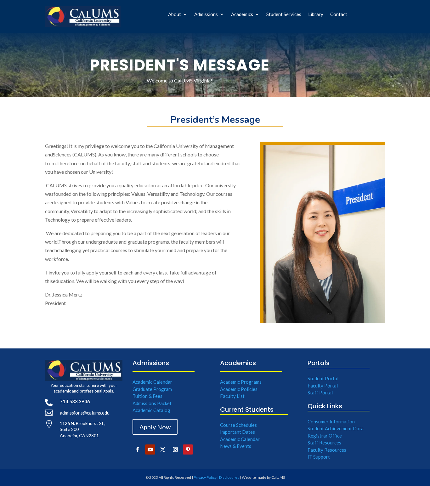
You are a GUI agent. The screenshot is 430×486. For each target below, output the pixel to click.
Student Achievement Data (336, 428)
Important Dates (237, 432)
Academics (242, 14)
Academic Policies (238, 389)
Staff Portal (320, 392)
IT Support (319, 457)
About (174, 14)
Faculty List (232, 396)
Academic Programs (241, 382)
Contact (338, 14)
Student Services (283, 14)
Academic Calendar (152, 382)
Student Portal (323, 378)
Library (315, 14)
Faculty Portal (323, 385)
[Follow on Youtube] (150, 449)
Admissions (206, 14)
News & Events (235, 446)
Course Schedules (238, 425)
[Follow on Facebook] (138, 449)
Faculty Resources (327, 450)
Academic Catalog (151, 410)
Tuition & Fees (147, 396)
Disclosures (229, 477)
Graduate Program (152, 389)
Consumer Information (331, 421)
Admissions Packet (152, 403)
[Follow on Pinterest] (188, 449)
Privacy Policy (205, 477)
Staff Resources (324, 442)
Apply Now (155, 427)
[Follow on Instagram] (175, 449)
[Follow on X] (163, 449)
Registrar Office (325, 435)
